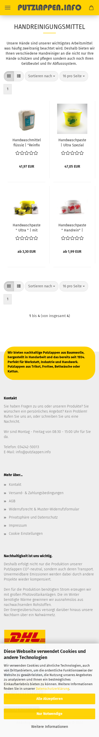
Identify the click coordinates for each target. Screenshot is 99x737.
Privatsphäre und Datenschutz (33, 517)
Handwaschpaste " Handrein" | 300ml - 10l (72, 227)
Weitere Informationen (49, 727)
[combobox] (41, 76)
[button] (9, 76)
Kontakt (15, 484)
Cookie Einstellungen (26, 533)
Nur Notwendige (49, 714)
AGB (12, 501)
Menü (7, 7)
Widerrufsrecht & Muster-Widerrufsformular (44, 509)
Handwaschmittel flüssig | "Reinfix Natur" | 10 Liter (26, 142)
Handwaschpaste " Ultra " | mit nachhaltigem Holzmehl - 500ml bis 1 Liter (26, 227)
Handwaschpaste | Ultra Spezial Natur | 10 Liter (72, 142)
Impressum (18, 525)
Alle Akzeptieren (49, 699)
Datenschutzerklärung (52, 689)
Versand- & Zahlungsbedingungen (36, 493)
